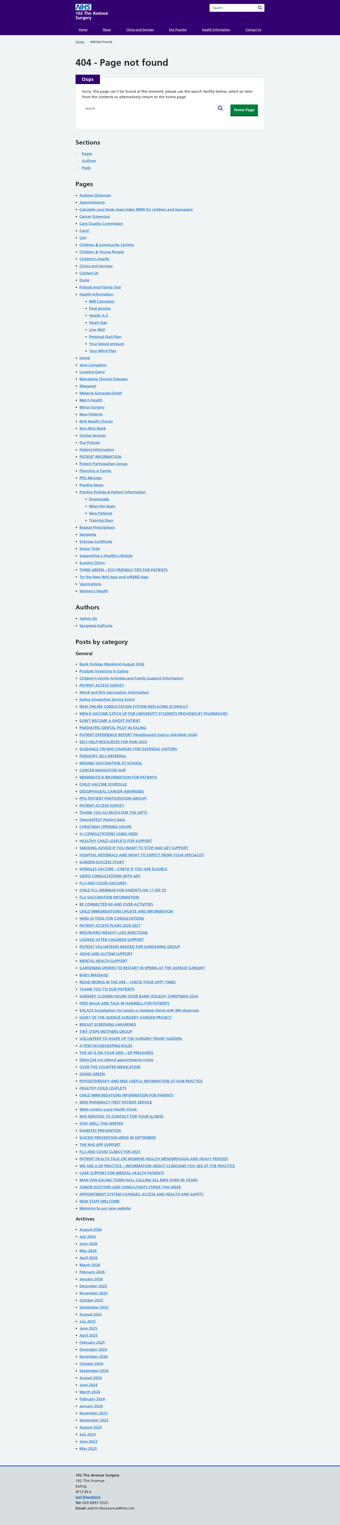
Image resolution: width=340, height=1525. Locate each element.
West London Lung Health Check (108, 1109)
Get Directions (88, 1497)
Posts (86, 168)
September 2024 (93, 1370)
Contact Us (253, 30)
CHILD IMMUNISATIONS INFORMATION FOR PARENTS (126, 1095)
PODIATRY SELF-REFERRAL (102, 756)
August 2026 (90, 1229)
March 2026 (89, 1265)
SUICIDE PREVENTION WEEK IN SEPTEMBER (117, 1137)
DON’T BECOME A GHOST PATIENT (109, 720)
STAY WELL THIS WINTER (101, 1123)
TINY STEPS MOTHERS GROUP (105, 1031)
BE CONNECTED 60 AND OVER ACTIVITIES (116, 904)
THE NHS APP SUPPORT (100, 1144)
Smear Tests (89, 548)
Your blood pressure (106, 344)
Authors (89, 160)
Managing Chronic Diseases (103, 379)
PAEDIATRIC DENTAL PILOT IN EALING (112, 727)
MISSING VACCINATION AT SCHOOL (110, 763)
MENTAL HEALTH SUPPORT (103, 961)
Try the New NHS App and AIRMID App (113, 577)
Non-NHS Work (92, 428)
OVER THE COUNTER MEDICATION (109, 1067)
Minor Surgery (92, 407)
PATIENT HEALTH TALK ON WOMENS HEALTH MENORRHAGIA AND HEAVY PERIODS (153, 1159)
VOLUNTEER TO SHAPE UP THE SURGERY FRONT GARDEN (130, 1038)
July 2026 (87, 1236)
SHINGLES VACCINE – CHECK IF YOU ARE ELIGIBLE (123, 869)
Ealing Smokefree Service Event (107, 699)
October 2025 (91, 1300)
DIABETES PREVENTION (100, 1130)
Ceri (82, 237)
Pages (87, 153)
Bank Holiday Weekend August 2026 (111, 664)
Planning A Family (95, 471)
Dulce (84, 280)
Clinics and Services (140, 30)
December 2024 (93, 1349)
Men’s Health (91, 400)
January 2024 (91, 1406)
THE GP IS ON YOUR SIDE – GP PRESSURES (116, 1053)
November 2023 (93, 1413)
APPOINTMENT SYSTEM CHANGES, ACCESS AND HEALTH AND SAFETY (141, 1194)
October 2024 (91, 1363)
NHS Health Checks (96, 421)
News (107, 30)
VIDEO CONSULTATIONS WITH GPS (109, 876)
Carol (84, 230)
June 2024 (88, 1385)
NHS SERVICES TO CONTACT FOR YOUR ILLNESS (121, 1116)
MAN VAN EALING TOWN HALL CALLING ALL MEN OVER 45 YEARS (138, 1180)
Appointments (92, 202)
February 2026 (92, 1272)
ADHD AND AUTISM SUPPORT (105, 954)
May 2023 (88, 1448)
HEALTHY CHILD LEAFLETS (102, 1088)
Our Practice (178, 30)
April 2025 (88, 1335)
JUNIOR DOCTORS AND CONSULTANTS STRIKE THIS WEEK (130, 1187)
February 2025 (92, 1342)
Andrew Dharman (95, 195)
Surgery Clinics (92, 563)
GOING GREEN (92, 1074)
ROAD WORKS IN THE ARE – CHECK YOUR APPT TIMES (127, 982)
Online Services (92, 435)
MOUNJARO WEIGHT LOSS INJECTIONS (113, 932)
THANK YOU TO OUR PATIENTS (107, 989)
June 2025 (88, 1328)
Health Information (216, 30)
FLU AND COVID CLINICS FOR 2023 (109, 1151)
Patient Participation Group (103, 464)
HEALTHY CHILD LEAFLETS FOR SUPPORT (115, 841)
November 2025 (93, 1293)
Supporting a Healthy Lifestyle (106, 555)
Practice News (91, 485)
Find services (100, 308)
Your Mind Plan (102, 351)
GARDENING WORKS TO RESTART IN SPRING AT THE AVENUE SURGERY (142, 968)
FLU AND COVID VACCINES (103, 883)
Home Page (244, 110)
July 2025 (87, 1321)
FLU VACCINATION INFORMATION (109, 897)
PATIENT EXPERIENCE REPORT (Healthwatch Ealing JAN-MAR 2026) (138, 735)
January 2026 (91, 1279)
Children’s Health (94, 259)
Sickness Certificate (95, 541)
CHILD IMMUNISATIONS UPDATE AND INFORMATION (126, 911)
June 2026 (88, 1243)
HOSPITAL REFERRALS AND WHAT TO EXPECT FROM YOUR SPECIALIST (141, 855)
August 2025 (90, 1314)
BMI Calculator (102, 301)
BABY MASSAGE (93, 975)
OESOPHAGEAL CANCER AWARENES (111, 791)
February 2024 (92, 1399)
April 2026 (88, 1258)
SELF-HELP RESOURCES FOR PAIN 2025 (113, 742)
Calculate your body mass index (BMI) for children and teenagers (136, 209)
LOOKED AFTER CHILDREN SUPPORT (111, 939)
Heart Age (98, 322)
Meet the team (102, 506)
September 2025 (93, 1307)
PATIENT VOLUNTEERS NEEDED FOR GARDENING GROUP (129, 946)
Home (83, 30)
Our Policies (89, 442)
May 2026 (88, 1250)
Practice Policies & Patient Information (112, 492)
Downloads (99, 499)
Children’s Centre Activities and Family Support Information (131, 678)
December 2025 (93, 1286)
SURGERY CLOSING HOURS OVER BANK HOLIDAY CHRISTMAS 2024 (138, 996)
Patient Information (96, 449)
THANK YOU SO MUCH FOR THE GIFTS (113, 812)
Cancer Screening (94, 216)
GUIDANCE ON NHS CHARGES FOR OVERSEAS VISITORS (128, 749)
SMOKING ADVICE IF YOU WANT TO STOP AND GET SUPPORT (133, 848)
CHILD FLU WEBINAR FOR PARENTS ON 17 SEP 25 (122, 890)
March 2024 (89, 1392)
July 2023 (87, 1434)
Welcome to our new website (105, 1208)
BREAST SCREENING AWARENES (107, 1024)
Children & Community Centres (106, 245)
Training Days (101, 520)
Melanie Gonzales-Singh (100, 393)
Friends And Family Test (100, 287)
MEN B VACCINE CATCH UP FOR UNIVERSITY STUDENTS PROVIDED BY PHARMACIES (153, 713)
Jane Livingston (93, 365)
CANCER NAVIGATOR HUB (102, 770)
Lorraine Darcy (92, 372)
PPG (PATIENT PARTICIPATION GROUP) (113, 798)
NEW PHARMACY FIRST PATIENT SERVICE (115, 1102)
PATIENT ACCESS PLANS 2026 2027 (110, 925)
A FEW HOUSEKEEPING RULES (105, 1045)
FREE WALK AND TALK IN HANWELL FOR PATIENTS (124, 1003)
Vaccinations (90, 584)
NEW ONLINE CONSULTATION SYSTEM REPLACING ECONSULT (133, 706)
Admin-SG (88, 618)
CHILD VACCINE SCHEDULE (103, 784)
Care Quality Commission (101, 223)
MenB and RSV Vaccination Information (114, 692)
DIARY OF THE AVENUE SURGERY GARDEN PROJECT (125, 1017)
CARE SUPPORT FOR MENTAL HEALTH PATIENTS (121, 1173)
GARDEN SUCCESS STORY (102, 862)
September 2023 (93, 1420)
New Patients (91, 414)
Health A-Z (98, 315)
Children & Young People (101, 252)
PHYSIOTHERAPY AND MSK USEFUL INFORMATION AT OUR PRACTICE (141, 1081)
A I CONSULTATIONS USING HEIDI (108, 834)
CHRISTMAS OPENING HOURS (105, 826)
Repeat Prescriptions (97, 527)
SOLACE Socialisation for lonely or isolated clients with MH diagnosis (139, 1010)
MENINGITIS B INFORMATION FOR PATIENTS (118, 777)
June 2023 (88, 1441)
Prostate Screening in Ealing (103, 671)
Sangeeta (87, 534)
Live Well (97, 329)
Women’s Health (93, 591)
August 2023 (90, 1427)
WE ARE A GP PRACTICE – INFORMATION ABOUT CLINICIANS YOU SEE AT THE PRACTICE (157, 1166)
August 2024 (90, 1378)
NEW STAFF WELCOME (99, 1201)
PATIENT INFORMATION (100, 456)
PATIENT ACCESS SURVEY (101, 685)
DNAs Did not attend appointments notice (116, 1060)
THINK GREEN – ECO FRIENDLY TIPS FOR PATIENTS (123, 570)
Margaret (87, 386)
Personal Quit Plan (105, 336)
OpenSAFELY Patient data (102, 819)
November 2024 (93, 1356)
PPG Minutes (90, 478)
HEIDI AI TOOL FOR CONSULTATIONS (111, 918)
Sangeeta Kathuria (96, 625)
